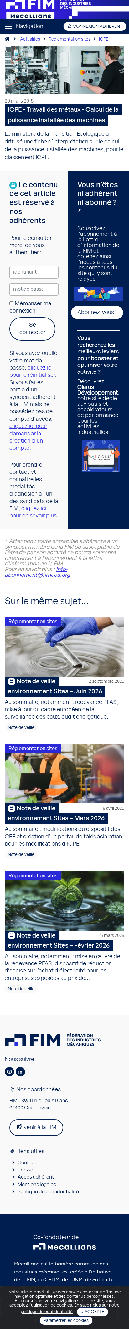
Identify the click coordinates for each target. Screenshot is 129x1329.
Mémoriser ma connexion (30, 307)
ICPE (103, 39)
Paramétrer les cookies (66, 1320)
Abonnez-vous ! (97, 312)
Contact (27, 1162)
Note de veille (21, 727)
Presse (25, 1169)
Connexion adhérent (97, 26)
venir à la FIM (39, 1127)
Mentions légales (37, 1184)
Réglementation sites (69, 39)
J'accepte (92, 1312)
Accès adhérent (36, 1177)
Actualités (30, 39)
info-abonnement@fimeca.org (37, 572)
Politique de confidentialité (48, 1191)
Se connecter (32, 328)
